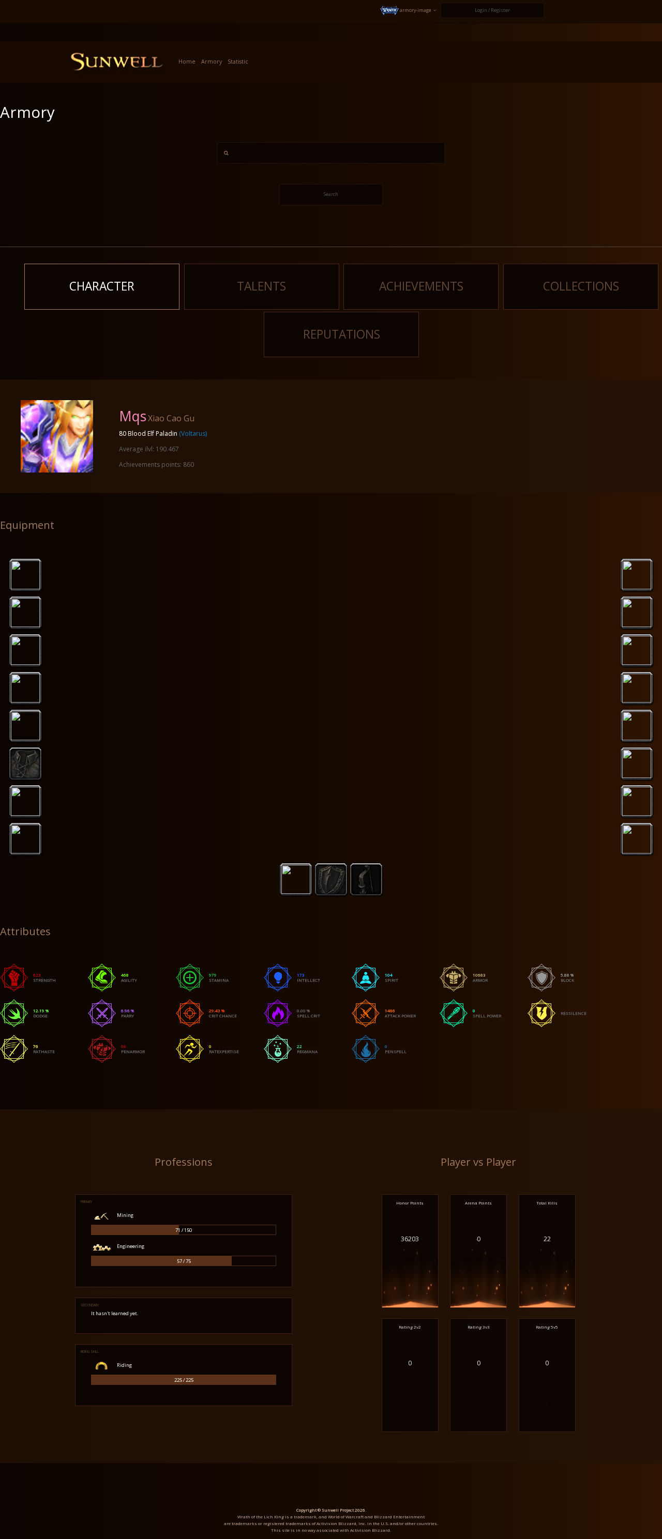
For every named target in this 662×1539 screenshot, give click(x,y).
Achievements (421, 286)
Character (101, 286)
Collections (581, 286)
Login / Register (492, 10)
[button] (409, 11)
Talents (261, 286)
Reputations (341, 334)
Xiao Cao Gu (171, 418)
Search (331, 194)
